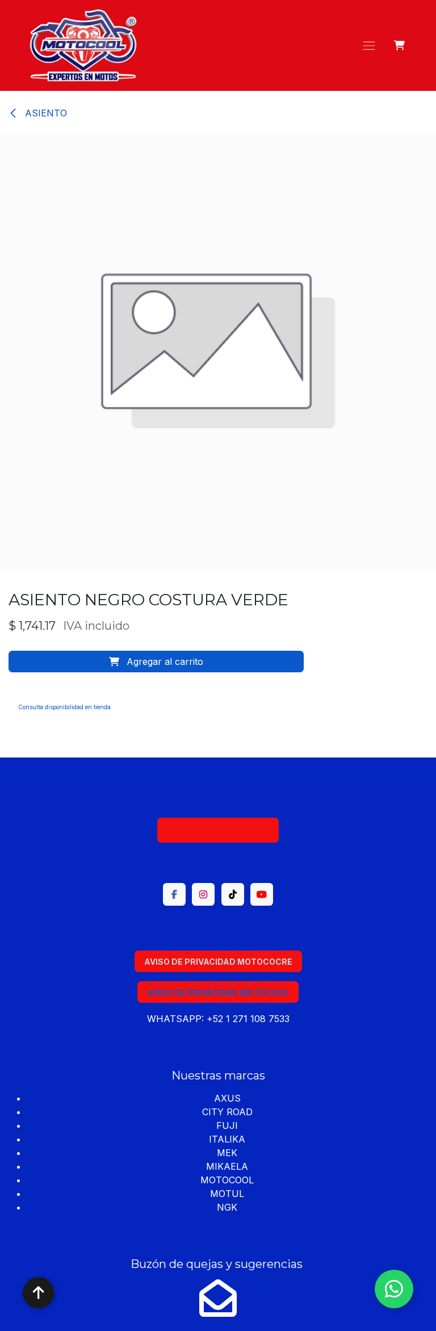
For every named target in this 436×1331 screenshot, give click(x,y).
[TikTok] (232, 894)
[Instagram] (203, 894)
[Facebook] (174, 894)
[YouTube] (261, 894)
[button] (156, 661)
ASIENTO (44, 113)
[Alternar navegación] (369, 45)
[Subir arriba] (38, 1292)
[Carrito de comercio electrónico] (399, 45)
